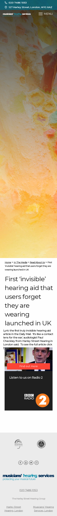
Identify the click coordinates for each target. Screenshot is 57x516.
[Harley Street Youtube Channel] (25, 464)
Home (8, 262)
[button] (41, 14)
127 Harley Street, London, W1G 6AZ (30, 7)
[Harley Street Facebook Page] (20, 464)
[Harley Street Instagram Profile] (36, 464)
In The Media (20, 262)
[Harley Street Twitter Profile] (31, 464)
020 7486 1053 (18, 2)
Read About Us (37, 262)
